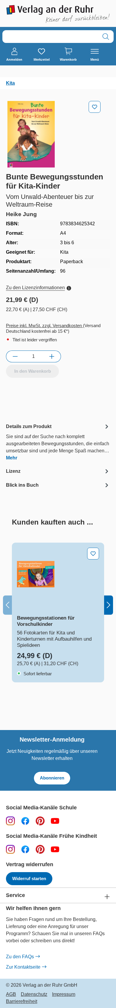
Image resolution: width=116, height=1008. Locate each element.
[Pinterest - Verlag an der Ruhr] (40, 820)
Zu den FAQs (20, 956)
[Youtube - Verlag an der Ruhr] (55, 820)
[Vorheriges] (7, 605)
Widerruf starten (29, 878)
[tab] (58, 442)
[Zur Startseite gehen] (58, 14)
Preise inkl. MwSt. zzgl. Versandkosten (44, 325)
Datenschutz (34, 994)
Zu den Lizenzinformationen (35, 287)
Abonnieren (52, 777)
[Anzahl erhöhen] (52, 356)
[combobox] (50, 36)
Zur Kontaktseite (23, 967)
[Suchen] (106, 36)
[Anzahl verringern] (15, 356)
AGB (11, 994)
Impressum (63, 994)
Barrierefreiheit (21, 1001)
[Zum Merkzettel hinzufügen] (95, 107)
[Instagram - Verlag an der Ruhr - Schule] (10, 820)
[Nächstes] (108, 605)
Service (15, 895)
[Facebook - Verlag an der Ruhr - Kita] (25, 849)
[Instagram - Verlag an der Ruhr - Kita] (10, 849)
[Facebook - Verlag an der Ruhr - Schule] (25, 820)
